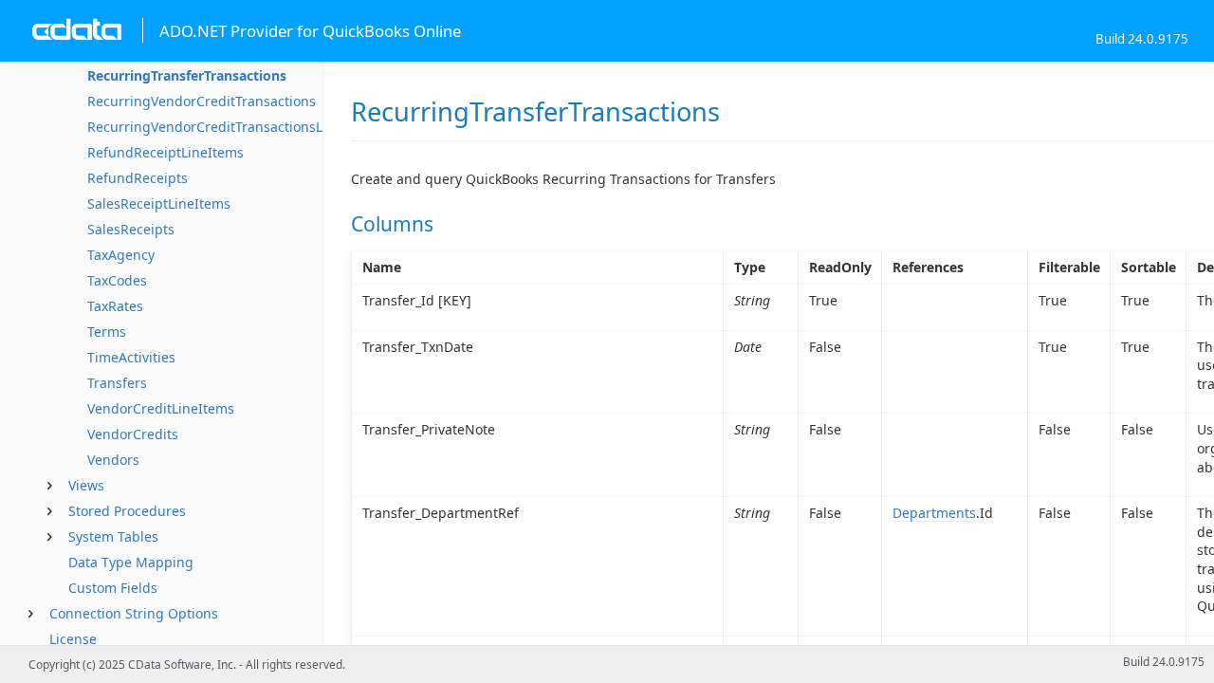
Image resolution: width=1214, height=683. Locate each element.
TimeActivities (131, 357)
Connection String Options (133, 613)
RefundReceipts (137, 178)
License (73, 639)
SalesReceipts (131, 229)
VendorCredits (132, 434)
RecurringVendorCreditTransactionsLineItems (232, 127)
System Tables (113, 536)
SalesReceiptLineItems (158, 203)
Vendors (113, 460)
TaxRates (115, 306)
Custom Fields (112, 588)
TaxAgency (121, 255)
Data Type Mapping (130, 562)
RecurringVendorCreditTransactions (201, 101)
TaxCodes (117, 280)
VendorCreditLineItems (160, 408)
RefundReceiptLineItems (165, 152)
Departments (934, 513)
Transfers (117, 383)
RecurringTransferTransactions (186, 75)
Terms (106, 332)
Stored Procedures (127, 511)
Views (86, 485)
